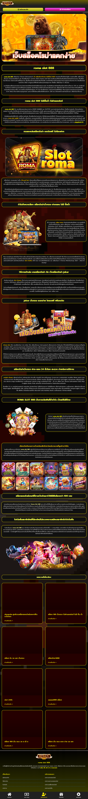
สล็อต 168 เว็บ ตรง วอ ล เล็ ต (16, 741)
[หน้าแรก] (9, 794)
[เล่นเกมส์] (78, 794)
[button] (60, 3)
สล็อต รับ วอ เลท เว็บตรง (14, 658)
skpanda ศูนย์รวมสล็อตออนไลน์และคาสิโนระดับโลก (20, 615)
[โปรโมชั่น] (61, 794)
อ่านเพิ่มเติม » (8, 621)
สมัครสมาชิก (44, 797)
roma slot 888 (44, 762)
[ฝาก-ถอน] (26, 794)
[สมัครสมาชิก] (44, 794)
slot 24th (8, 700)
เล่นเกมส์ (78, 797)
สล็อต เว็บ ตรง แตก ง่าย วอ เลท (60, 741)
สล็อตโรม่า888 (53, 658)
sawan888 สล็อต (55, 700)
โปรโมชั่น (61, 797)
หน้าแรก (9, 797)
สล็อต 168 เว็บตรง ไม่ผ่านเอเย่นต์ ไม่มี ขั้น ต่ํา (65, 614)
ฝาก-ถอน (26, 797)
